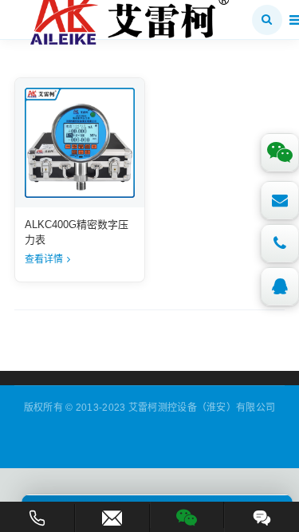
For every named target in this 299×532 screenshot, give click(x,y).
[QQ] (280, 286)
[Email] (280, 200)
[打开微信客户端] (187, 515)
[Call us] (280, 243)
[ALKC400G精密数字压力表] (79, 142)
